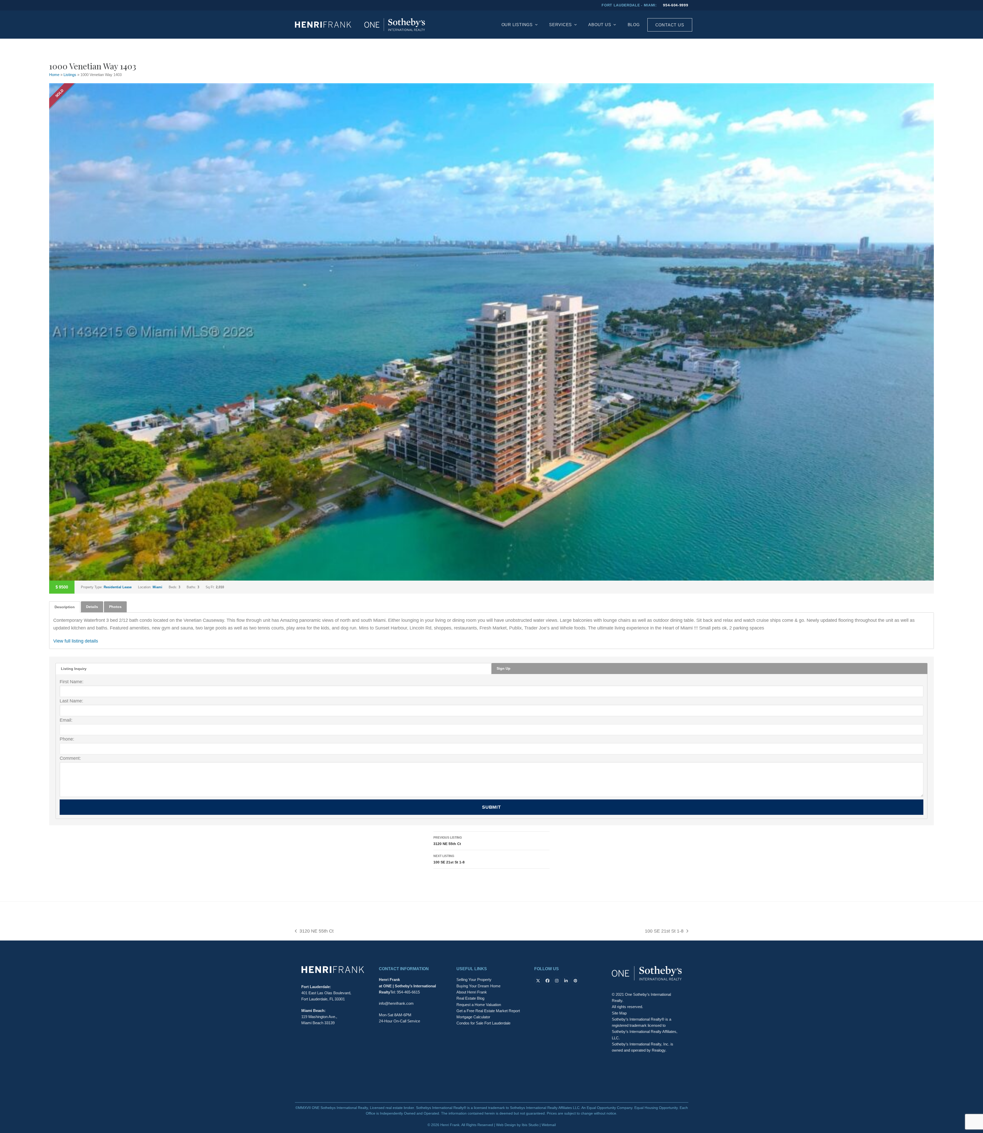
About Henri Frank (471, 992)
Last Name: (71, 700)
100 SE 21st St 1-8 (449, 859)
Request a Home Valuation (478, 1005)
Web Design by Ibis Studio (518, 1125)
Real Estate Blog (470, 998)
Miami (157, 587)
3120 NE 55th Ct (447, 841)
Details (92, 607)
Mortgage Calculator (473, 1017)
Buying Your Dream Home (478, 986)
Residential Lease (118, 587)
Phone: (67, 739)
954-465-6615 (408, 992)
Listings (69, 75)
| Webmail (548, 1125)
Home (54, 75)
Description (65, 607)
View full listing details (75, 641)
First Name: (71, 681)
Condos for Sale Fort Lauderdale (483, 1023)
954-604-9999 (675, 5)
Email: (66, 720)
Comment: (70, 758)
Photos (115, 607)
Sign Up (503, 668)
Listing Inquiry (74, 669)
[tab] (64, 607)
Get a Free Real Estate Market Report (488, 1011)
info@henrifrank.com (396, 1003)
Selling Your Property (474, 980)
